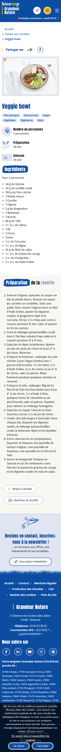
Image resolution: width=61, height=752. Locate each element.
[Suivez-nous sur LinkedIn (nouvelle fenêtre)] (18, 652)
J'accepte (42, 745)
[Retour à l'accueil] (10, 4)
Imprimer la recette (26, 500)
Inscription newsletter (33, 561)
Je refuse (18, 745)
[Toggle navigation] (57, 12)
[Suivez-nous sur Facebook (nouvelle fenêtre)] (6, 652)
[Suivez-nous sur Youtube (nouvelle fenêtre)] (29, 652)
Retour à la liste (22, 489)
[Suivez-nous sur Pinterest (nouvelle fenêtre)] (53, 652)
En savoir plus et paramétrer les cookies (30, 738)
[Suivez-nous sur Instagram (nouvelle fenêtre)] (41, 652)
